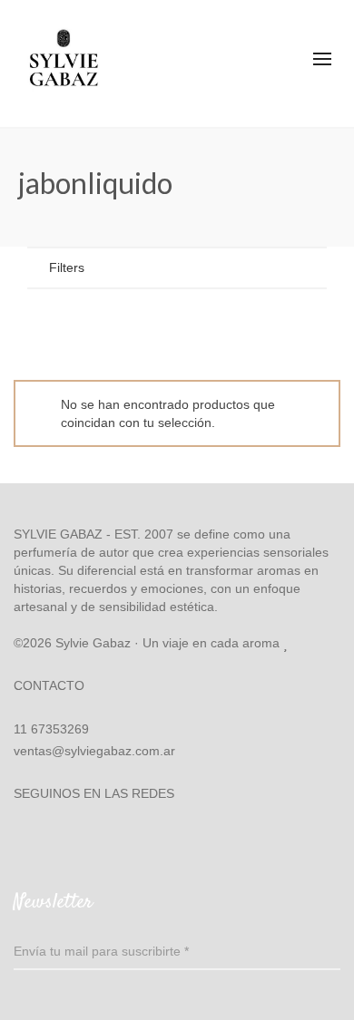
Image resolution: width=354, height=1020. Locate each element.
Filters (66, 267)
